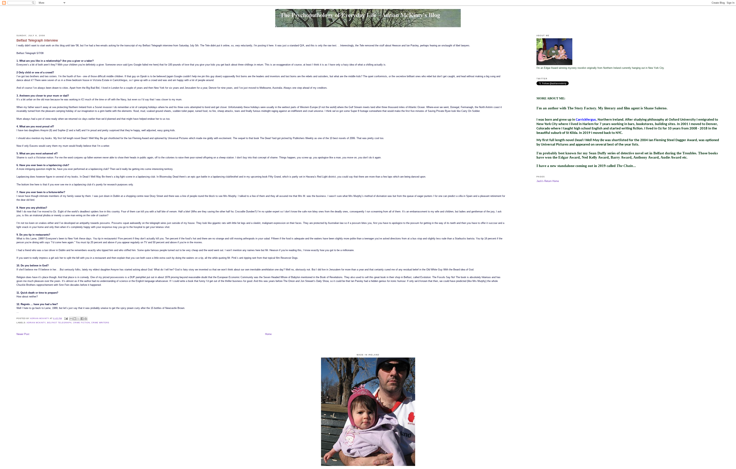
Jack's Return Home (547, 181)
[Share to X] (78, 319)
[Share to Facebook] (82, 319)
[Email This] (71, 319)
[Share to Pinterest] (86, 319)
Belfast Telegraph (59, 323)
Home (268, 334)
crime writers (100, 323)
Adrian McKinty (36, 323)
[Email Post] (66, 318)
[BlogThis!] (75, 319)
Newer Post (22, 334)
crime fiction (81, 323)
